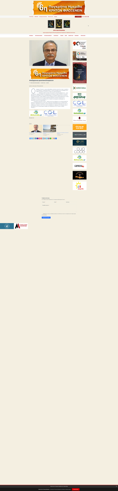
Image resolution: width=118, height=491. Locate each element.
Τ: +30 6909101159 (78, 16)
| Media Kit (36, 16)
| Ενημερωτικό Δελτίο (43, 16)
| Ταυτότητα (31, 16)
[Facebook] (84, 16)
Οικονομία (76, 35)
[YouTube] (88, 16)
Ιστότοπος (67, 202)
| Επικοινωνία (50, 16)
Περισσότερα (83, 35)
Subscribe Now (75, 489)
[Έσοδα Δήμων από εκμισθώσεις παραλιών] (49, 128)
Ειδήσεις (61, 35)
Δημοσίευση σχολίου (46, 217)
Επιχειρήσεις (56, 35)
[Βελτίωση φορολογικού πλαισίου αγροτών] (35, 128)
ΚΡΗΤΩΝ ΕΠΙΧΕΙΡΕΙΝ (59, 30)
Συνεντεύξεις (70, 35)
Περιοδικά (31, 35)
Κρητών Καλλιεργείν (47, 35)
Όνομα (43, 202)
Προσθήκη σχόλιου (45, 205)
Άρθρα (66, 35)
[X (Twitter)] (85, 16)
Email (55, 202)
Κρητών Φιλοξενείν (38, 35)
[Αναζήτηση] (88, 25)
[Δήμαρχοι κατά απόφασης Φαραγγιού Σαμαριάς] (63, 128)
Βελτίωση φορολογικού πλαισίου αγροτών (35, 132)
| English (55, 16)
